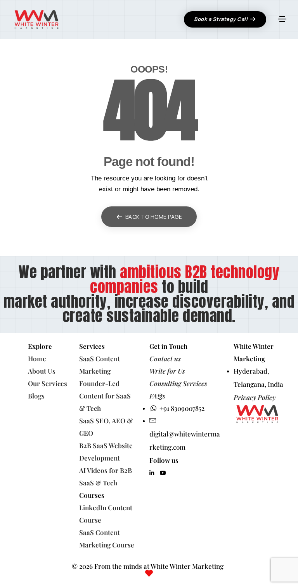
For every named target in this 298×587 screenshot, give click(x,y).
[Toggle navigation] (282, 19)
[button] (225, 19)
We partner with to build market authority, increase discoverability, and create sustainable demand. (149, 294)
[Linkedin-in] (151, 473)
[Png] (260, 413)
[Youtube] (163, 473)
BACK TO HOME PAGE (153, 216)
